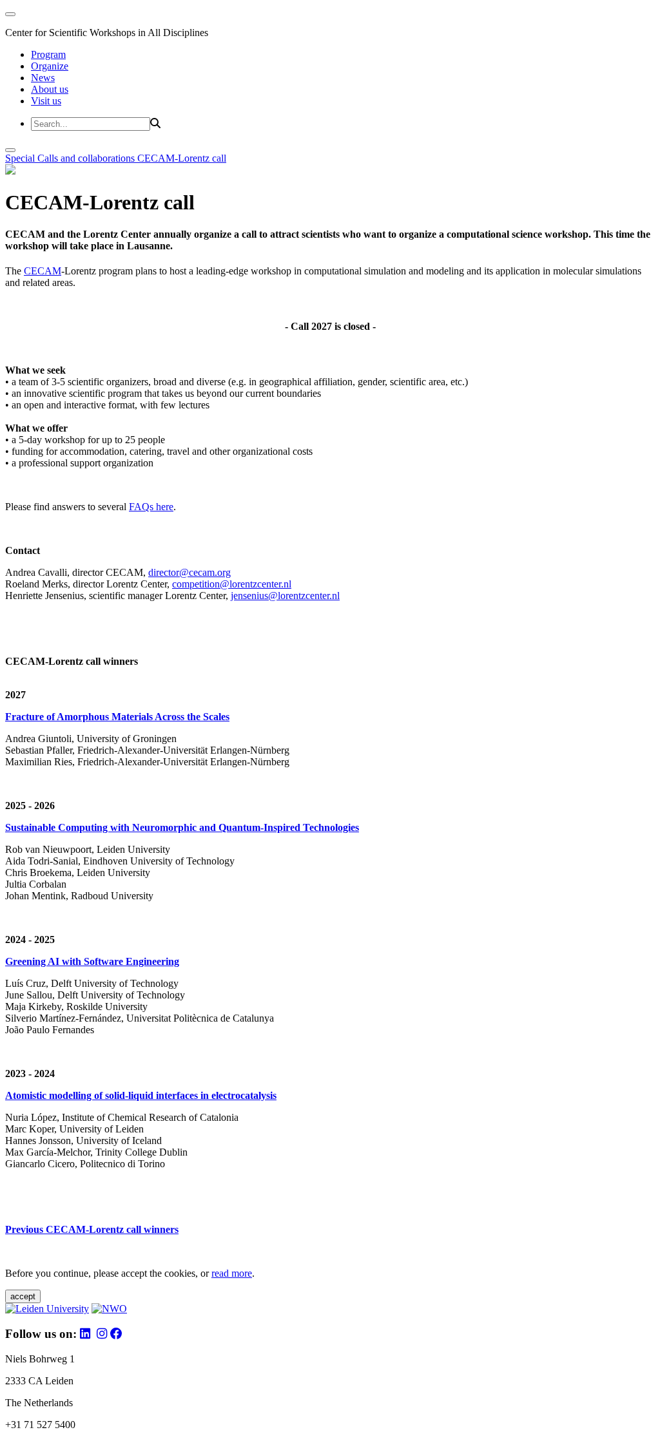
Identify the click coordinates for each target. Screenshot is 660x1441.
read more (231, 1273)
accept (22, 1296)
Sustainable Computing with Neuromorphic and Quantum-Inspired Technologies (182, 827)
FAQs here (151, 506)
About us (49, 89)
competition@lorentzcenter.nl (231, 583)
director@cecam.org (189, 572)
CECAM (42, 270)
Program (48, 54)
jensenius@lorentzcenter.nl (285, 595)
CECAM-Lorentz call (181, 158)
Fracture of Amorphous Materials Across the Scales (117, 716)
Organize (49, 66)
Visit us (46, 100)
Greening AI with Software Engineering (92, 961)
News (43, 77)
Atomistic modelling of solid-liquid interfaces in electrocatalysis (141, 1095)
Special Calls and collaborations (71, 158)
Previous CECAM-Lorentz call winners (92, 1229)
